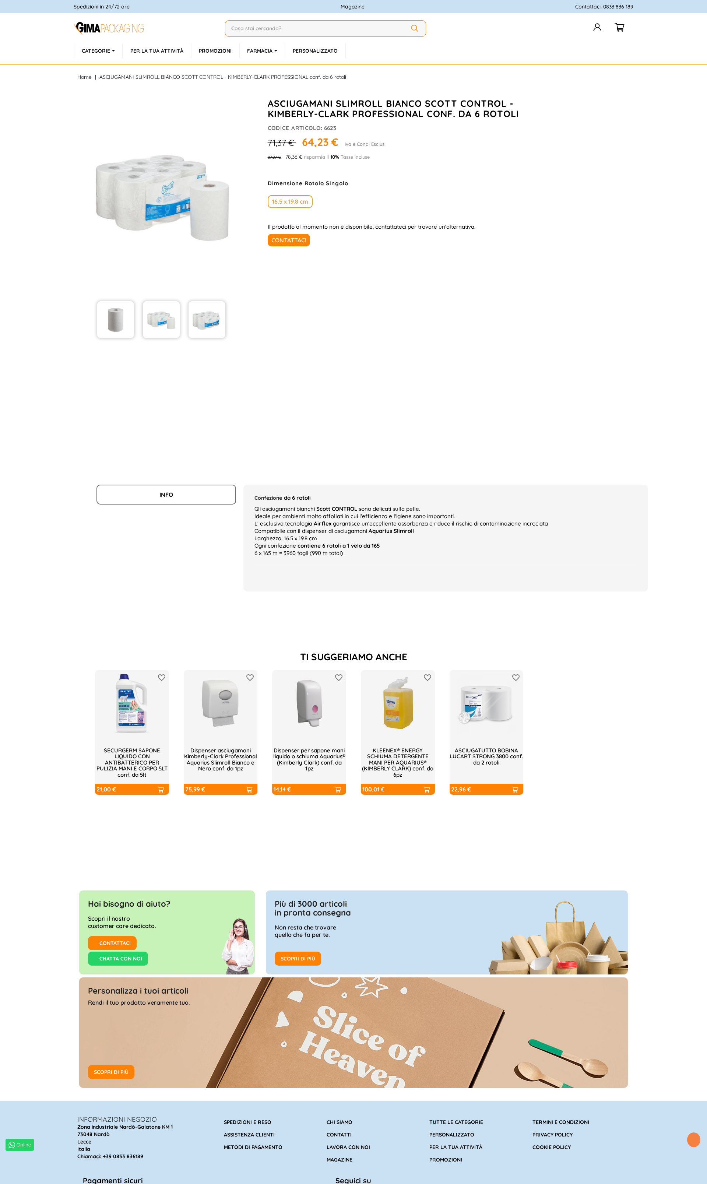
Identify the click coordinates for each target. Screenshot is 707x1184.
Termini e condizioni (560, 1122)
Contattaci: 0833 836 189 (604, 6)
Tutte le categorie (456, 1122)
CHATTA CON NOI (120, 958)
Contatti (339, 1134)
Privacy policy (552, 1134)
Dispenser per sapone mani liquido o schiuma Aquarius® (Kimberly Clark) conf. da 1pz (309, 759)
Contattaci (288, 240)
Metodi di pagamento (253, 1147)
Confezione (268, 498)
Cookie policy (551, 1147)
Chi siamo (339, 1122)
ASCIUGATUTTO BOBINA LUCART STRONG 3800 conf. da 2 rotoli (486, 756)
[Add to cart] (160, 789)
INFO (166, 494)
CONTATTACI (114, 943)
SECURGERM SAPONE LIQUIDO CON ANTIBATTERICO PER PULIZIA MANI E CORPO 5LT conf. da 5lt (132, 762)
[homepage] (146, 28)
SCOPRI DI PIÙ (298, 958)
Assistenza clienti (249, 1134)
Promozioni (445, 1159)
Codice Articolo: (295, 127)
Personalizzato (451, 1134)
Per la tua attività (455, 1147)
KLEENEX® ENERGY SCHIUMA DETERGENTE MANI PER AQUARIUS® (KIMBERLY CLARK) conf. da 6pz (397, 762)
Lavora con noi (348, 1147)
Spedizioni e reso (247, 1122)
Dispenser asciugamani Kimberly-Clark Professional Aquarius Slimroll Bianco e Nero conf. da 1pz (220, 759)
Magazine (353, 6)
